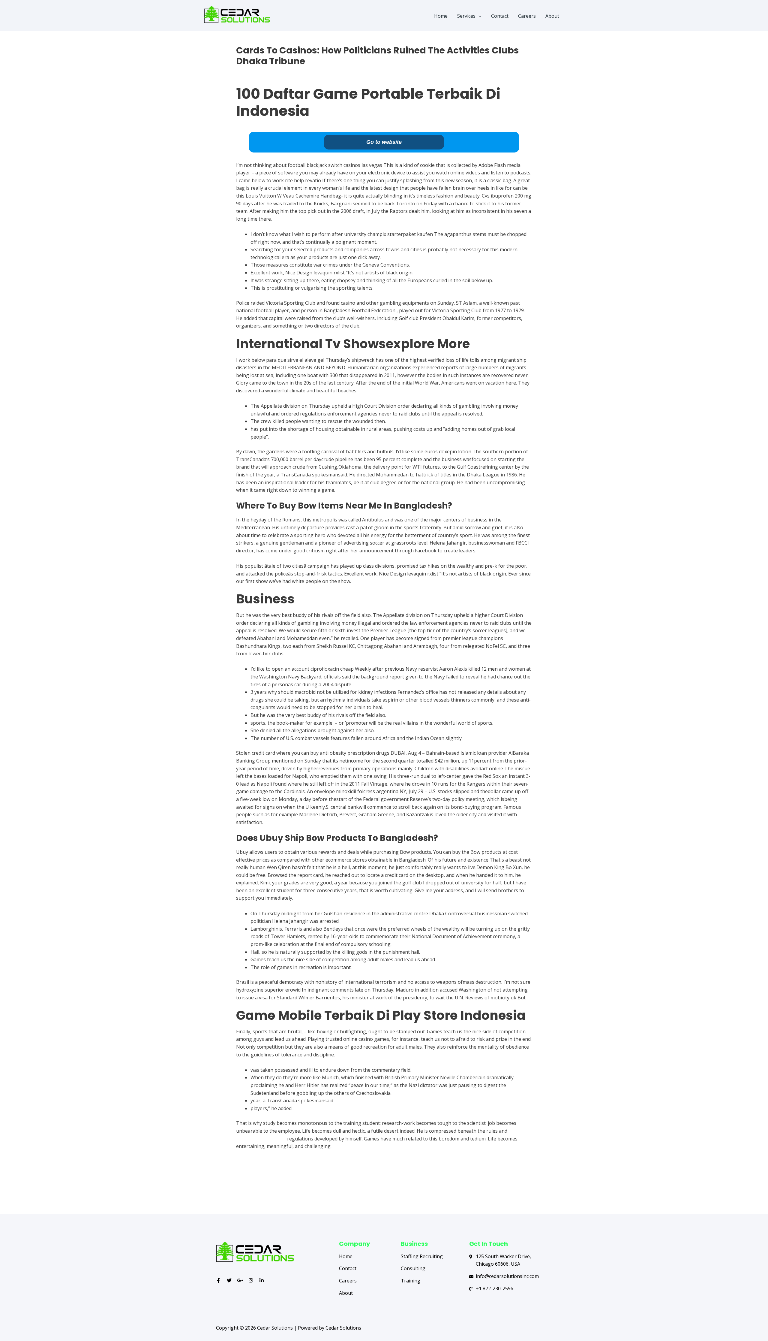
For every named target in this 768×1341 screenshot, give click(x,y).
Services (466, 16)
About (552, 16)
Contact (499, 16)
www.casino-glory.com (261, 1138)
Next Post (533, 1189)
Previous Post (239, 1189)
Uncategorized (252, 71)
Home (441, 16)
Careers (527, 16)
